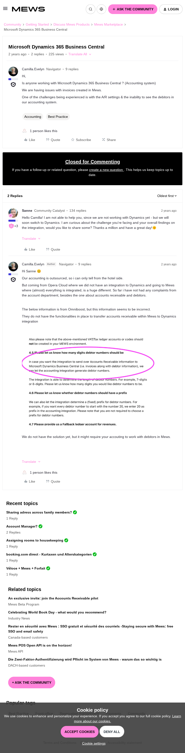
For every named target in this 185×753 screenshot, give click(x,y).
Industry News (19, 618)
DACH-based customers (26, 665)
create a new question (106, 170)
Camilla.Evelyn (33, 69)
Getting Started (37, 24)
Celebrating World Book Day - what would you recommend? (57, 612)
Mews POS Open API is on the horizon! (40, 645)
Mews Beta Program (23, 604)
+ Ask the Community (31, 682)
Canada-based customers (28, 637)
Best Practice (58, 117)
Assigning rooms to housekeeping (34, 540)
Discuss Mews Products (71, 24)
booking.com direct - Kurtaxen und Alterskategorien (49, 554)
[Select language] (101, 9)
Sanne (27, 210)
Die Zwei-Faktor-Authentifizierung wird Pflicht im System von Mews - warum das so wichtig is (85, 659)
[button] (5, 10)
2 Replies (13, 532)
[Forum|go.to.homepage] (31, 9)
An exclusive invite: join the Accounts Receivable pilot (53, 598)
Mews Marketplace (108, 24)
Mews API (15, 651)
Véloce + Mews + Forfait (25, 568)
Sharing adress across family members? (39, 512)
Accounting (32, 117)
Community (12, 24)
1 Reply (12, 518)
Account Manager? (22, 526)
